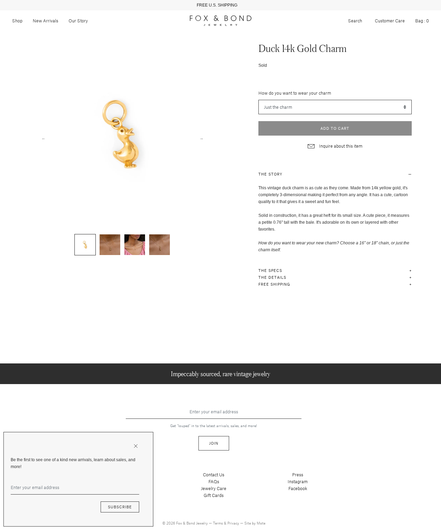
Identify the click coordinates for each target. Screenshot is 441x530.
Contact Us (213, 474)
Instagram (298, 481)
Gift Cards (214, 495)
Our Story (78, 20)
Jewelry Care (213, 488)
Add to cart (334, 128)
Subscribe (120, 507)
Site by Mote (254, 523)
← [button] (43, 137)
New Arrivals (45, 20)
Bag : (422, 20)
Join (213, 443)
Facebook (297, 488)
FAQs (213, 481)
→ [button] (201, 137)
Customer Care (390, 20)
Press (297, 474)
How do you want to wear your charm (294, 93)
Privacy (233, 523)
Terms (218, 523)
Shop (17, 20)
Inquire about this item (340, 146)
